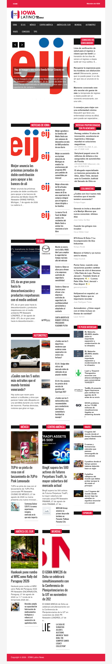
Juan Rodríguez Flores (83, 302)
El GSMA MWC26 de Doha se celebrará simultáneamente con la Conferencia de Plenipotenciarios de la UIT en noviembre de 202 (55, 585)
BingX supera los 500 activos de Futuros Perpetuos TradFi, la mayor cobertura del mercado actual (55, 476)
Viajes (15, 31)
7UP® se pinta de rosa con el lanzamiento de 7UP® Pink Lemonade (24, 474)
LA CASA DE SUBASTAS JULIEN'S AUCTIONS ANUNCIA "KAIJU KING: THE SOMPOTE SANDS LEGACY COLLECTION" (62, 635)
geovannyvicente (80, 287)
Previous (15, 45)
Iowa (15, 24)
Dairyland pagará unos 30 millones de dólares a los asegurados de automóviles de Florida (87, 157)
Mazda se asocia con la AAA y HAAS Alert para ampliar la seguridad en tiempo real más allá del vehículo (62, 253)
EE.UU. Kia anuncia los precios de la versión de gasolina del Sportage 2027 (62, 386)
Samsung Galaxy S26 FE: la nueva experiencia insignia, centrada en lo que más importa (31, 510)
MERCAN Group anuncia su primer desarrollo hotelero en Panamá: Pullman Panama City (62, 515)
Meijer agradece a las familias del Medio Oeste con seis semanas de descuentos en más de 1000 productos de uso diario (62, 139)
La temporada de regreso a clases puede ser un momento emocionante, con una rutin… (87, 94)
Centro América (46, 24)
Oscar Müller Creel (81, 232)
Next (22, 45)
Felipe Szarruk (79, 259)
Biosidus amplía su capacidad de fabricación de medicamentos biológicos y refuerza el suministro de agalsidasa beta (31, 613)
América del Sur (64, 24)
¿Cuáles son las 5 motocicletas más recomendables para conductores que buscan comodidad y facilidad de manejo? (62, 407)
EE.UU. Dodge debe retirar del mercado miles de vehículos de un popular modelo (62, 369)
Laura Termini (79, 317)
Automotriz (91, 24)
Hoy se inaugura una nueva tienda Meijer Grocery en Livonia (39, 71)
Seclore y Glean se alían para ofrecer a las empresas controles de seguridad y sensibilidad (62, 273)
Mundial (78, 24)
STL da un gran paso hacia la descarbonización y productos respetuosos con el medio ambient (25, 290)
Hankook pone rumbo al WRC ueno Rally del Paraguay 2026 (24, 576)
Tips (35, 31)
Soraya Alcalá (79, 247)
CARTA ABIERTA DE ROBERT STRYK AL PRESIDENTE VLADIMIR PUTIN (62, 321)
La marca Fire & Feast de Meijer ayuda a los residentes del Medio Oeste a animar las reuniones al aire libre (61, 222)
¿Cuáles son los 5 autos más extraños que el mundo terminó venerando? (25, 383)
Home (15, 4)
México (33, 24)
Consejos (26, 31)
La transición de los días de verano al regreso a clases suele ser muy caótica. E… (85, 55)
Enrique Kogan (79, 202)
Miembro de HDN (93, 4)
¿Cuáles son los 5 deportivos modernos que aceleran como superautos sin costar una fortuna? (61, 349)
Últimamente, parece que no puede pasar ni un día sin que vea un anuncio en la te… (87, 74)
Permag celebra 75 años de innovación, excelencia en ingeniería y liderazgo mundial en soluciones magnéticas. (87, 139)
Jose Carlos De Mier (82, 220)
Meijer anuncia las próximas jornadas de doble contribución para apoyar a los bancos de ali (24, 174)
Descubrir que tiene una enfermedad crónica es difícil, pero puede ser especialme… (86, 113)
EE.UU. (23, 24)
